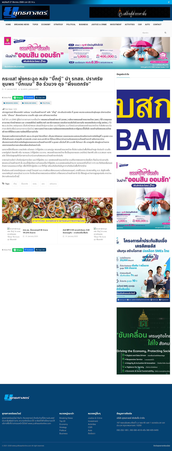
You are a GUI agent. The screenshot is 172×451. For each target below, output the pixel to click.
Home (8, 24)
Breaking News (66, 417)
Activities (92, 424)
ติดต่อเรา (91, 433)
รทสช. (35, 183)
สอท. (43, 183)
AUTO (147, 24)
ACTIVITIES (130, 24)
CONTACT (157, 24)
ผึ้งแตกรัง (24, 183)
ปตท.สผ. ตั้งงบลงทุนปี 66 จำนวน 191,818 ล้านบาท (35, 231)
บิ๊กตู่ (15, 183)
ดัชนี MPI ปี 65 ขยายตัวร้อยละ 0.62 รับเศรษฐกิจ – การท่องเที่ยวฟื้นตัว (76, 231)
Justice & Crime (95, 417)
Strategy (63, 427)
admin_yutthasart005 (30, 89)
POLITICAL (71, 24)
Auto (90, 430)
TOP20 (35, 24)
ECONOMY (45, 24)
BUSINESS (83, 24)
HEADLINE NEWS (30, 103)
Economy (63, 424)
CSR (140, 24)
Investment (93, 421)
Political (62, 430)
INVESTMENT (115, 24)
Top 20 (62, 421)
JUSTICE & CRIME (99, 24)
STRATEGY (58, 24)
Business (63, 433)
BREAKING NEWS (21, 24)
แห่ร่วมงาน (53, 183)
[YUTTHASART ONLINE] (26, 12)
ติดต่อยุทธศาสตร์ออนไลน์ (161, 445)
